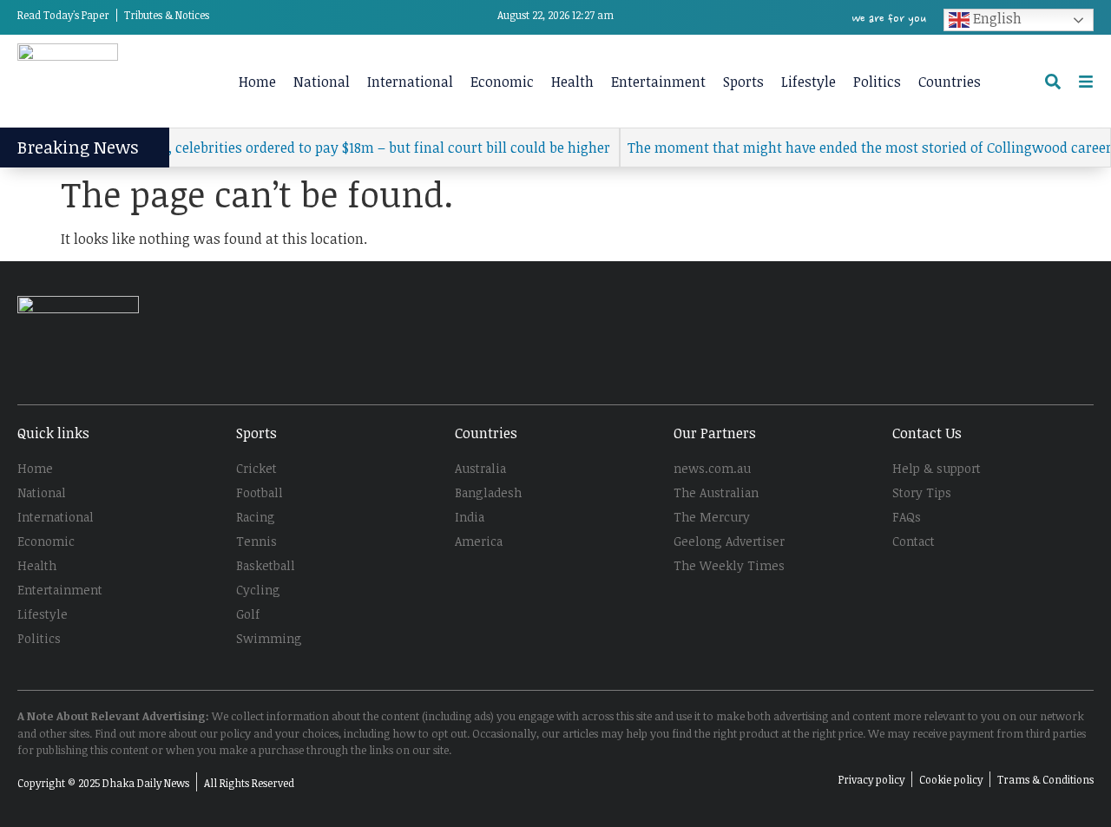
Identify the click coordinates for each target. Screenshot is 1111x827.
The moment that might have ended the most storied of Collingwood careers (861, 147)
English (996, 18)
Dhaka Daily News (145, 783)
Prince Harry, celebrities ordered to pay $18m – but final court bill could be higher (336, 147)
